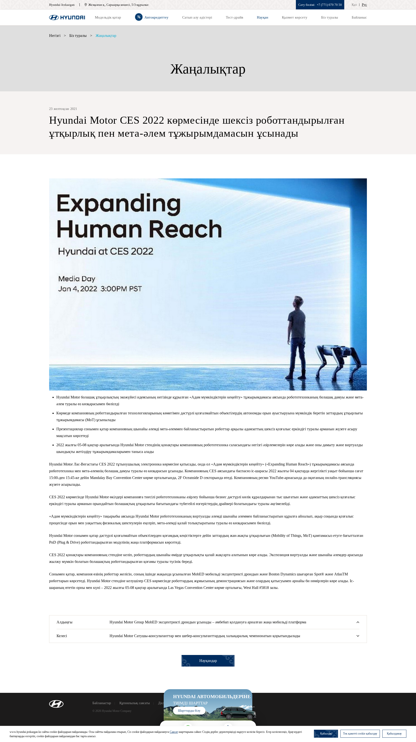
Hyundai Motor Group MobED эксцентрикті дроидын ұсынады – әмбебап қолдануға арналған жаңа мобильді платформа (208, 622)
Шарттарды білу (189, 710)
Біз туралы (78, 36)
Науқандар (208, 661)
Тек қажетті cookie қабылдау (360, 733)
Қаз (354, 5)
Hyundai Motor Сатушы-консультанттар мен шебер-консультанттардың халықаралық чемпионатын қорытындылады (205, 636)
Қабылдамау (394, 733)
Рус (364, 5)
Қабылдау (326, 733)
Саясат (174, 732)
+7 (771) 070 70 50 (329, 5)
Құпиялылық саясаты (134, 703)
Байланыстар (101, 703)
